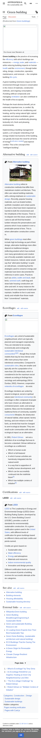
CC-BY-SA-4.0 (23, 723)
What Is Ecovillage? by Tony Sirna (21, 669)
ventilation (15, 97)
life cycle (13, 77)
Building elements (13, 595)
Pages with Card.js (12, 710)
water (22, 62)
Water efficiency (14, 553)
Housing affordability (14, 599)
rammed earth (15, 281)
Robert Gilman (17, 437)
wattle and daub (23, 278)
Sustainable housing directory (18, 602)
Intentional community (23, 397)
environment (20, 68)
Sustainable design (12, 699)
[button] (3, 3)
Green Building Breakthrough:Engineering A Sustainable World (17, 618)
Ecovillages (18, 315)
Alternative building (21, 162)
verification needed (17, 141)
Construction (19, 696)
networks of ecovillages (14, 386)
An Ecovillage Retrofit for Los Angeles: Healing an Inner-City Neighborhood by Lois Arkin (18, 675)
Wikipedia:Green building (16, 612)
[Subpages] (36, 12)
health (5, 68)
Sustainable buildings (13, 702)
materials (32, 62)
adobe (14, 278)
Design (29, 696)
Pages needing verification (15, 707)
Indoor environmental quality (19, 562)
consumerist (9, 415)
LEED (15, 505)
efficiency (9, 59)
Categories (8, 696)
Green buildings (23, 21)
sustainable (9, 351)
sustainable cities (12, 366)
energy (16, 62)
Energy (11, 556)
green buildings (16, 239)
